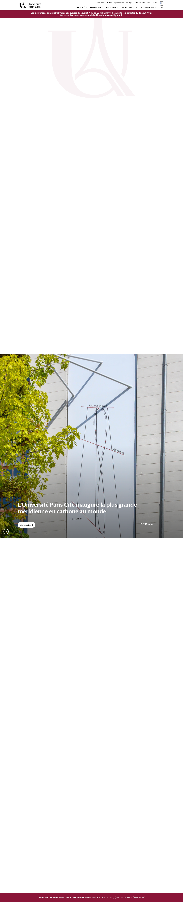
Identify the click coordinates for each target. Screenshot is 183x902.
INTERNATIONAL (148, 7)
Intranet (109, 3)
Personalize (139, 897)
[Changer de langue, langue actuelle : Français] (161, 2)
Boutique (129, 3)
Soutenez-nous (140, 3)
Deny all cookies (123, 897)
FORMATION (95, 7)
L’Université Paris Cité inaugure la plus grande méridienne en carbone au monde (77, 508)
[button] (6, 531)
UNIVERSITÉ (80, 7)
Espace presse (119, 3)
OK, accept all (106, 897)
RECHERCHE (111, 7)
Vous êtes (100, 3)
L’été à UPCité (152, 3)
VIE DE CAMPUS (128, 7)
